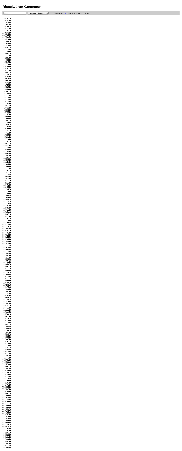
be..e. (64, 13)
